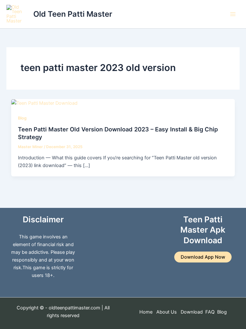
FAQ (210, 312)
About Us (166, 312)
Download (192, 312)
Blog (22, 118)
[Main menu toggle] (233, 14)
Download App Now (203, 257)
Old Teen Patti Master (72, 14)
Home (145, 312)
